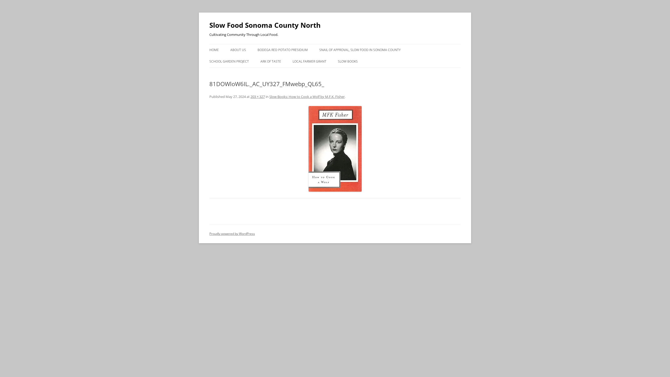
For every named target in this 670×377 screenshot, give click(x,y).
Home (214, 50)
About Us (238, 50)
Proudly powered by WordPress (232, 233)
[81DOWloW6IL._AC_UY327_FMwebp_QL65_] (335, 149)
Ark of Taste (270, 61)
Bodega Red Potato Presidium (283, 50)
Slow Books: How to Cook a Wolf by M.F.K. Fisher (307, 96)
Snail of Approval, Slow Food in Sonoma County (360, 50)
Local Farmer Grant (309, 61)
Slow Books (348, 61)
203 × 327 (257, 96)
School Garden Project (229, 61)
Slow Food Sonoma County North (265, 25)
